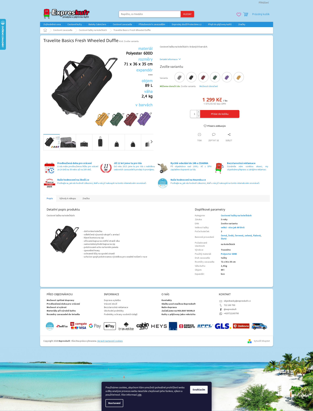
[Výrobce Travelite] (126, 326)
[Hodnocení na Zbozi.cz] (62, 326)
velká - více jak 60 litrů (232, 227)
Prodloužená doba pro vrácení (63, 304)
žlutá (223, 238)
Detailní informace (169, 59)
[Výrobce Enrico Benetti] (187, 326)
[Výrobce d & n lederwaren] (173, 326)
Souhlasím (199, 389)
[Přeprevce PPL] (205, 326)
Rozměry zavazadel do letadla (63, 314)
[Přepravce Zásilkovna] (241, 326)
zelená (248, 235)
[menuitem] (52, 24)
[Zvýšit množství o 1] (198, 112)
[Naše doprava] (259, 326)
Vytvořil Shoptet (262, 341)
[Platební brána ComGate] (78, 326)
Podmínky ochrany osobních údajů (120, 314)
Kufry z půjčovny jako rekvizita (178, 314)
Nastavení (114, 403)
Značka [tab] (86, 198)
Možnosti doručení (208, 86)
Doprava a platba (112, 300)
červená (239, 235)
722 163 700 (229, 305)
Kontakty (167, 300)
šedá (230, 235)
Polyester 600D (229, 254)
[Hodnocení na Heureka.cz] (50, 326)
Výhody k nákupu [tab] (67, 198)
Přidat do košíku (220, 113)
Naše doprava (169, 307)
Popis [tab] (50, 198)
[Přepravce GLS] (223, 326)
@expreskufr (230, 309)
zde (139, 395)
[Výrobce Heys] (159, 326)
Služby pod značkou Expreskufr (179, 304)
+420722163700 (231, 313)
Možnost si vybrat (57, 307)
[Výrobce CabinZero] (142, 326)
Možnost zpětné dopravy (60, 300)
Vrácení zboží (110, 304)
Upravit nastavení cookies (110, 341)
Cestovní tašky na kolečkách (236, 215)
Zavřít (177, 134)
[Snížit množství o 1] (198, 116)
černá (224, 235)
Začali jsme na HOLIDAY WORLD (178, 310)
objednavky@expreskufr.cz (237, 301)
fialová (257, 235)
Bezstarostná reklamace (116, 307)
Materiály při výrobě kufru (61, 310)
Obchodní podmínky (114, 310)
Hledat (187, 14)
